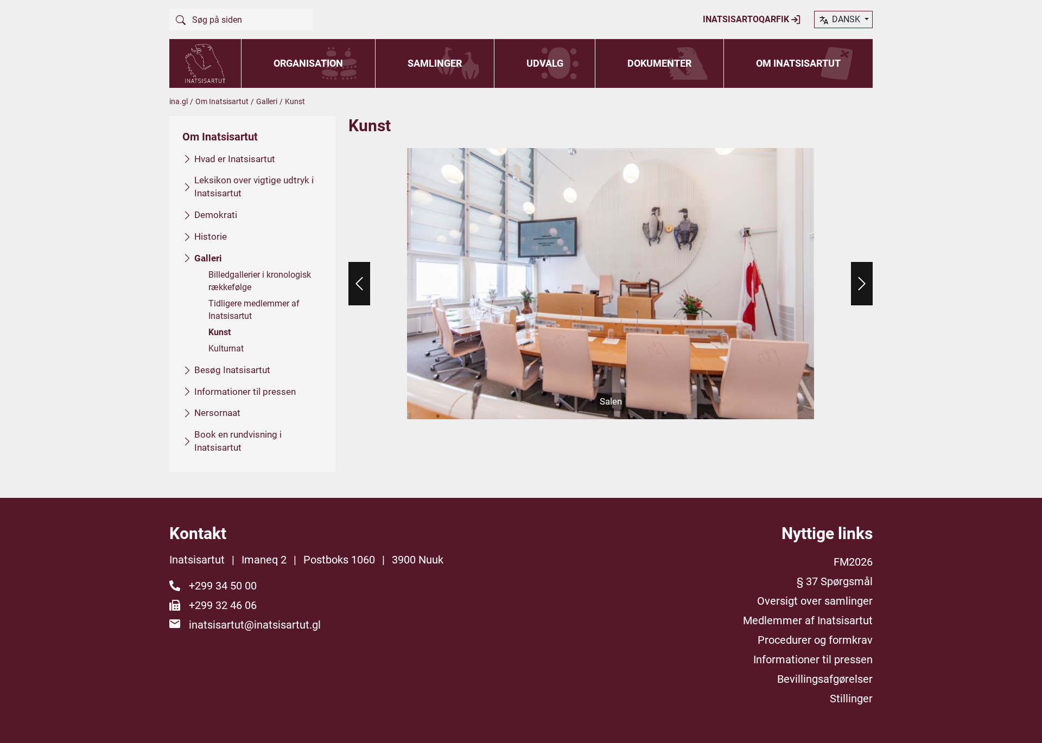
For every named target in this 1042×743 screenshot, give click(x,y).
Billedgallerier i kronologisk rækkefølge (259, 281)
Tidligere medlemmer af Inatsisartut (254, 309)
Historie (210, 236)
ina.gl (178, 101)
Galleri (266, 101)
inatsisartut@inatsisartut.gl (255, 624)
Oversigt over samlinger (815, 600)
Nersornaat (217, 412)
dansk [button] (846, 19)
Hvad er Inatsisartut (234, 158)
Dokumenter (659, 63)
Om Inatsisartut (798, 63)
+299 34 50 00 (223, 585)
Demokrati (215, 214)
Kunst (219, 332)
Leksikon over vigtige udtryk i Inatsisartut (254, 186)
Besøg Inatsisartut (232, 369)
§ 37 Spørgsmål (835, 581)
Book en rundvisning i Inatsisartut (238, 441)
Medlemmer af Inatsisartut (808, 620)
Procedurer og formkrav (815, 639)
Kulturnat (226, 348)
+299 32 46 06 (223, 605)
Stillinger (851, 698)
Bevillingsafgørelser (825, 679)
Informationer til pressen (245, 391)
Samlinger (435, 63)
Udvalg (544, 63)
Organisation (308, 63)
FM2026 (853, 561)
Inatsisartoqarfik (747, 19)
